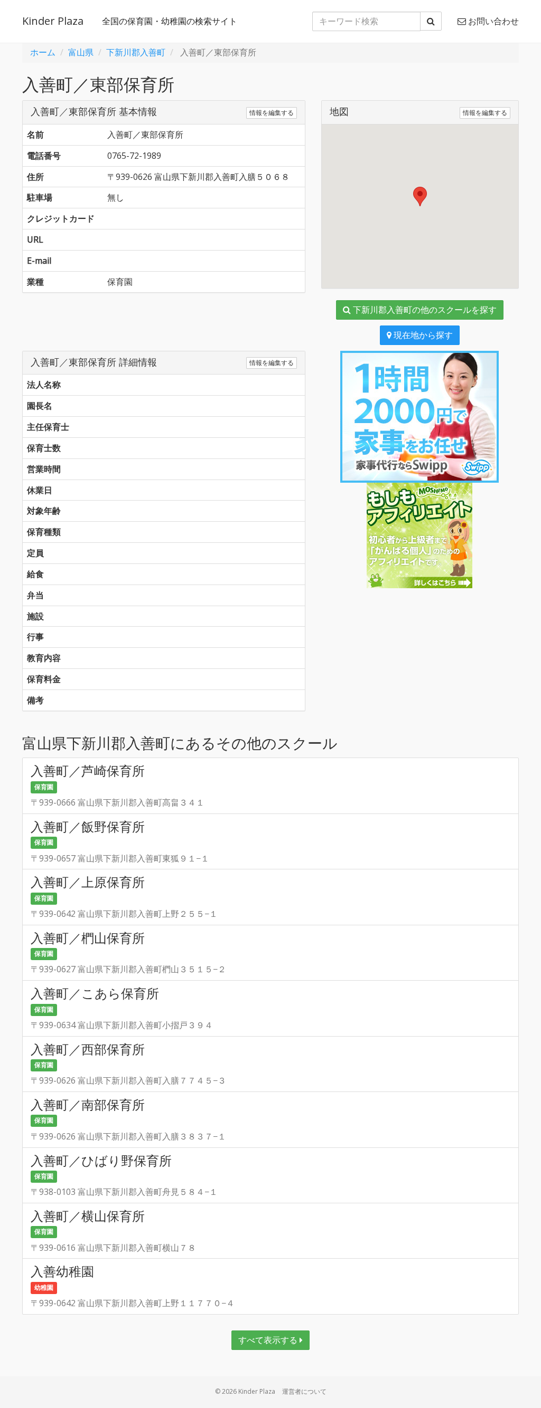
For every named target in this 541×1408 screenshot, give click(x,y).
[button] (420, 196)
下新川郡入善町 (135, 52)
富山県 (81, 52)
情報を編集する (271, 112)
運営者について (304, 1391)
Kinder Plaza (52, 21)
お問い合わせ (492, 21)
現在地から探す (422, 335)
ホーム (42, 52)
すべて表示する (269, 1340)
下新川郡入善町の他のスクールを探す (424, 309)
